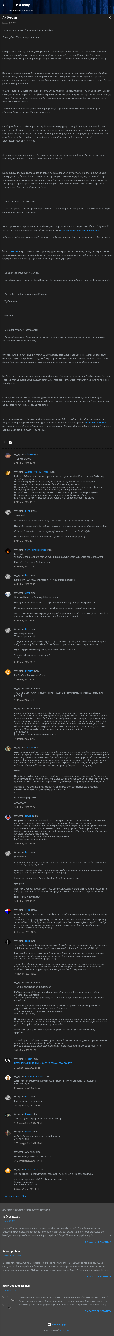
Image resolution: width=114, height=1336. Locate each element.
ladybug (29, 816)
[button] (110, 18)
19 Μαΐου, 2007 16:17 (24, 739)
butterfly (29, 670)
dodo (27, 910)
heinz (27, 511)
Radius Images (64, 1330)
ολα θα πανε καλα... (34, 1076)
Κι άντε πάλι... (11, 1216)
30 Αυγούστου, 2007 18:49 (27, 1105)
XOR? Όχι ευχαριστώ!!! (16, 1285)
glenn (27, 593)
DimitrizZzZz (31, 1169)
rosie (27, 940)
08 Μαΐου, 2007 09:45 (24, 584)
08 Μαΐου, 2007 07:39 (24, 566)
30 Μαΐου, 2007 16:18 (24, 901)
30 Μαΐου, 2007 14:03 (24, 843)
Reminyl (15, 251)
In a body (22, 5)
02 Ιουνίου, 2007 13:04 (25, 932)
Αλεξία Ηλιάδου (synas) (37, 472)
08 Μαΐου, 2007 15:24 (24, 620)
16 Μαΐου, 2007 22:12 (24, 700)
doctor (28, 1059)
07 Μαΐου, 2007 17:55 (24, 541)
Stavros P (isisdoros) (35, 549)
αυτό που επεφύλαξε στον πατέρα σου (79, 230)
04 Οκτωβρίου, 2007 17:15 (27, 1189)
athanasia (30, 454)
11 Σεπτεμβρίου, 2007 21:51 (28, 1123)
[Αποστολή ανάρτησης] (10, 443)
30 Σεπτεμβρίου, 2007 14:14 (28, 1161)
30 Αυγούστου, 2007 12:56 (27, 1088)
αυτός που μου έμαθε (95, 422)
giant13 (28, 1131)
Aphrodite (30, 747)
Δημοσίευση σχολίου (15, 1196)
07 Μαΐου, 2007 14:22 (24, 463)
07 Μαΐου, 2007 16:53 (24, 502)
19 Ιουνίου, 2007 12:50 (25, 973)
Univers (28, 1114)
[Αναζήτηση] (110, 6)
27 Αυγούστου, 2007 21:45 (27, 1067)
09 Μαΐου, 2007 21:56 (24, 662)
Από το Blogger (59, 1324)
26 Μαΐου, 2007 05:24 (24, 807)
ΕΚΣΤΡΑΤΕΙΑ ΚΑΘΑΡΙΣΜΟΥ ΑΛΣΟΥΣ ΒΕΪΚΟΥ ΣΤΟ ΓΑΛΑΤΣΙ (43, 1063)
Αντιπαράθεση (11, 1251)
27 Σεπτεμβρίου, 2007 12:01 (28, 1143)
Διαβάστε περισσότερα (98, 1242)
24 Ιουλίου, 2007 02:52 (25, 1050)
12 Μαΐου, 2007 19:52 (24, 679)
